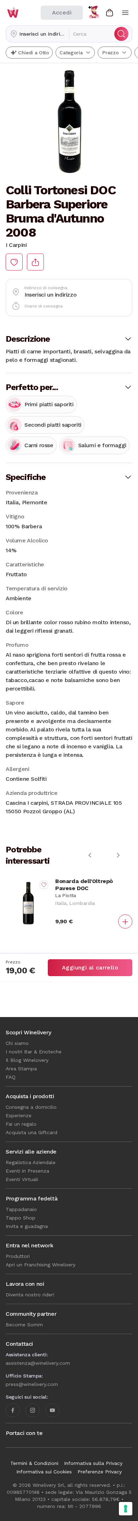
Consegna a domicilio (31, 1107)
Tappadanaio (21, 1209)
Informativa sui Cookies (44, 1471)
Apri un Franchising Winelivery (40, 1264)
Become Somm (24, 1324)
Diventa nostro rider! (30, 1294)
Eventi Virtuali (22, 1179)
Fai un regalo (21, 1124)
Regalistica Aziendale (31, 1162)
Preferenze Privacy (99, 1471)
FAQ (11, 1077)
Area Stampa (21, 1068)
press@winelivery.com (32, 1384)
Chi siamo (17, 1043)
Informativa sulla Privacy (93, 1463)
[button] (37, 34)
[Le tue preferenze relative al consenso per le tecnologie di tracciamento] (125, 1508)
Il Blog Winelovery (27, 1060)
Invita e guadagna (27, 1226)
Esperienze (18, 1115)
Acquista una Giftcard (31, 1132)
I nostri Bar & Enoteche (34, 1051)
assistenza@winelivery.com (38, 1363)
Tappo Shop (20, 1218)
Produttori (18, 1256)
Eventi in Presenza (27, 1171)
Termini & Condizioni (34, 1463)
